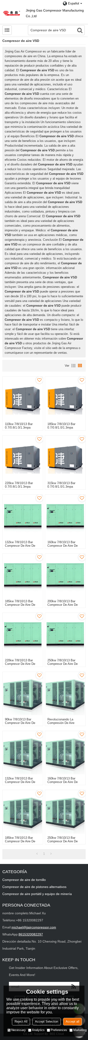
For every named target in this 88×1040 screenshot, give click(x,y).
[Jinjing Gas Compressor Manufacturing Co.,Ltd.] (11, 13)
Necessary (18, 1030)
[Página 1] (37, 853)
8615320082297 (31, 934)
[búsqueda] (79, 30)
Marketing (80, 1030)
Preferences (59, 1030)
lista (73, 365)
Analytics (38, 1030)
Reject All (21, 1021)
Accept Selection (46, 1021)
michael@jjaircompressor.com (33, 927)
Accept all (72, 1021)
